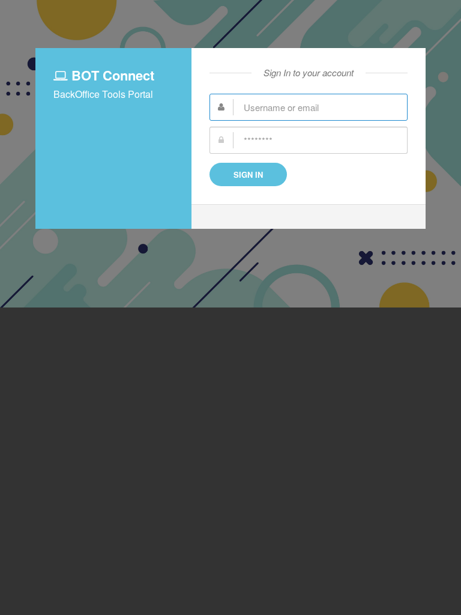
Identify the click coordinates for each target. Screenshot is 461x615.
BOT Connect (111, 75)
